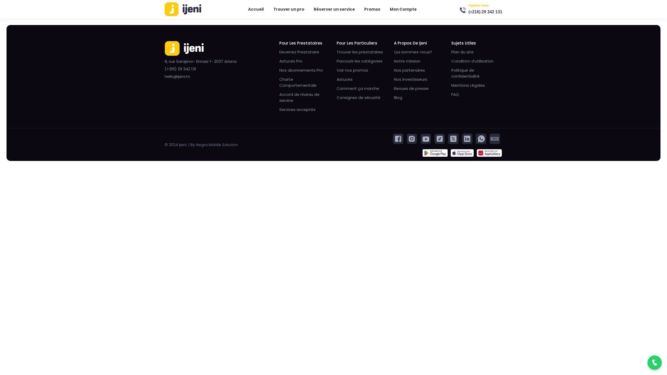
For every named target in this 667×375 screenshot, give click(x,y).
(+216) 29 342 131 (485, 12)
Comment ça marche (358, 88)
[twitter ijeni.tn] (453, 138)
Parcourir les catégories (359, 61)
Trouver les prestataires (360, 52)
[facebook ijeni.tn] (398, 138)
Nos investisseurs (410, 79)
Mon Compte (403, 9)
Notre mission (407, 61)
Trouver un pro (288, 9)
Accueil (256, 9)
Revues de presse (411, 88)
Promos (372, 9)
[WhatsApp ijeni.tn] (481, 138)
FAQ (455, 94)
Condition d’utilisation (472, 61)
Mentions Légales (468, 85)
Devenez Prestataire (299, 52)
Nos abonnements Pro (301, 70)
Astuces (345, 79)
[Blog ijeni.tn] (495, 138)
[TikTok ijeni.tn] (439, 138)
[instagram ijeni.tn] (412, 138)
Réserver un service (334, 9)
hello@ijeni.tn (177, 76)
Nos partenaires (409, 70)
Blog (398, 97)
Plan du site (462, 52)
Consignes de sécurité (358, 97)
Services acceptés (297, 109)
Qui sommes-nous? (413, 52)
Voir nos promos (352, 70)
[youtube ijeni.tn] (425, 138)
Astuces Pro (290, 61)
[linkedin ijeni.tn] (467, 138)
